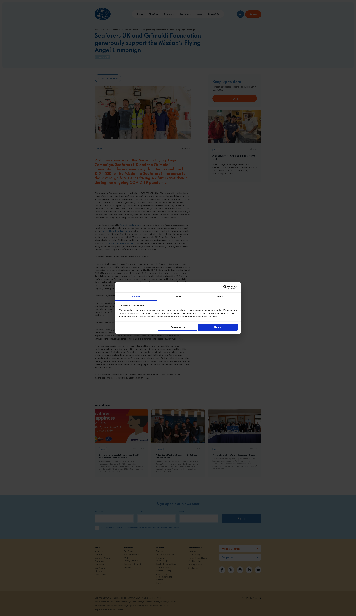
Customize (176, 327)
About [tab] (220, 296)
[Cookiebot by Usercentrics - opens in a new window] (225, 287)
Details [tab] (178, 296)
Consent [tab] (136, 296)
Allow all (218, 327)
